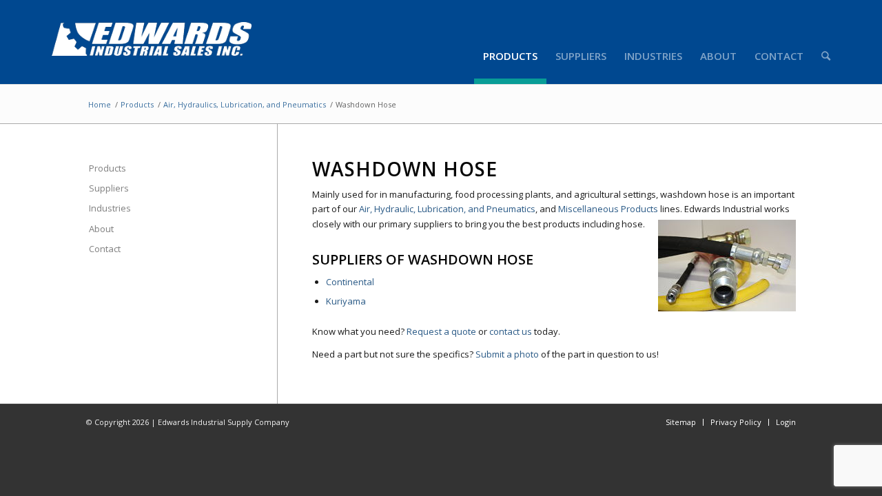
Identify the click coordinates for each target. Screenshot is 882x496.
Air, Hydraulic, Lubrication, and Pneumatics (447, 209)
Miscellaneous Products (608, 209)
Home (99, 104)
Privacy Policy (735, 422)
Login (786, 422)
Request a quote (441, 331)
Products (137, 104)
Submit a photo (507, 354)
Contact (105, 248)
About (101, 229)
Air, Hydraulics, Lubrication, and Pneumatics (244, 104)
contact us (510, 331)
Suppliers (109, 188)
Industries (110, 208)
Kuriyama (346, 301)
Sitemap (681, 422)
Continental (350, 282)
